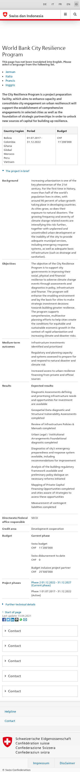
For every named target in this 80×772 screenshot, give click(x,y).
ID (76, 4)
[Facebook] (4, 619)
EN (68, 4)
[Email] (25, 619)
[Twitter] (8, 619)
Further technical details (20, 604)
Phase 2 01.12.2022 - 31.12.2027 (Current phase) (52, 584)
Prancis (10, 80)
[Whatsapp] (21, 619)
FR (60, 4)
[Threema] (17, 619)
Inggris (10, 85)
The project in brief (17, 171)
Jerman (10, 72)
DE (45, 4)
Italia (9, 76)
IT (53, 4)
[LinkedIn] (13, 619)
